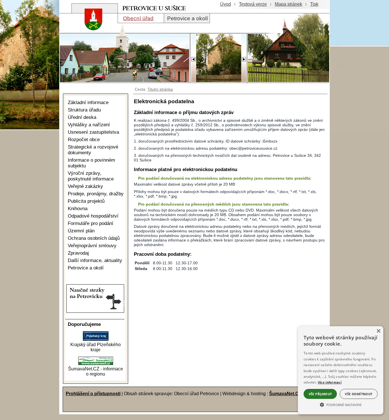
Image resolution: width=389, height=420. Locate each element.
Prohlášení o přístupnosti (93, 393)
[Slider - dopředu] (243, 57)
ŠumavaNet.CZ (285, 393)
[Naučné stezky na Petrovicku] (94, 311)
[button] (341, 404)
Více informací (329, 382)
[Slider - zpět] (193, 57)
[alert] (340, 370)
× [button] (378, 331)
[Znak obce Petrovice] (90, 32)
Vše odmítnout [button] (358, 394)
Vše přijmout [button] (320, 394)
